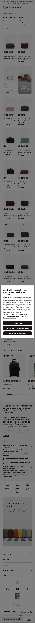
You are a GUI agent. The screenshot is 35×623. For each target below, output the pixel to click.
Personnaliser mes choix (17, 333)
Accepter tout (17, 323)
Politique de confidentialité (12, 316)
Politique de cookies (9, 318)
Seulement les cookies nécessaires (17, 328)
